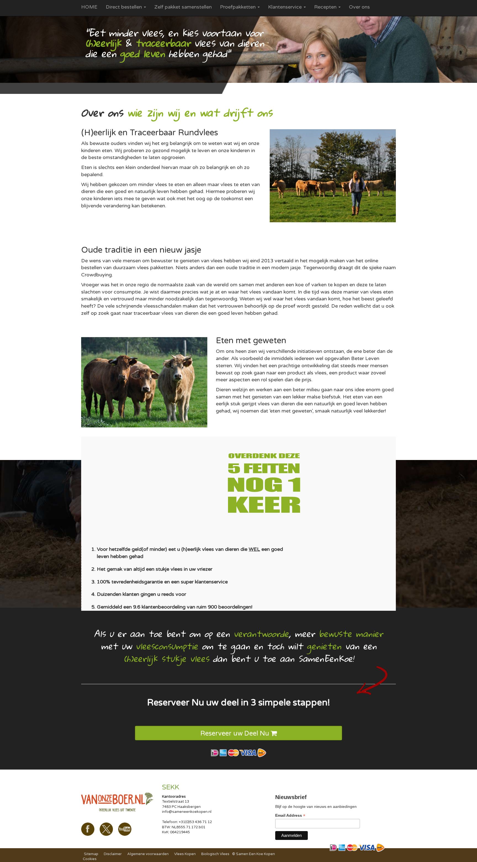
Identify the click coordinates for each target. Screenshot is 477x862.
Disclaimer (113, 854)
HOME (89, 7)
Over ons (359, 7)
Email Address (290, 815)
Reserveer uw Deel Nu (235, 733)
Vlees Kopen (185, 854)
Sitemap (91, 854)
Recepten (326, 7)
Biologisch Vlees (215, 854)
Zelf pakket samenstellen (183, 7)
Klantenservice (285, 7)
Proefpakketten (238, 7)
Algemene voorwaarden (148, 854)
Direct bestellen (124, 7)
